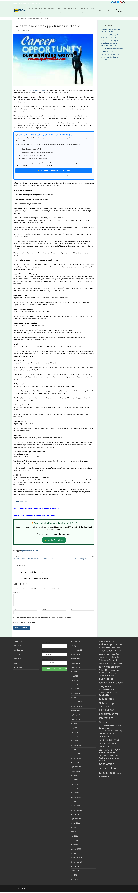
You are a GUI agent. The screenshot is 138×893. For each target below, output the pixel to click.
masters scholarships (107, 753)
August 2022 (75, 823)
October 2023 (76, 762)
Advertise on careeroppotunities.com (26, 3)
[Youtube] (121, 2)
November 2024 (76, 706)
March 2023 (75, 793)
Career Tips (25, 30)
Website (74, 609)
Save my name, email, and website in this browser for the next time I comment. (44, 618)
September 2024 (77, 715)
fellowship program (109, 666)
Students (118, 773)
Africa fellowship (109, 641)
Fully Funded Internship (108, 689)
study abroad (104, 776)
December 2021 (76, 858)
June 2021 (74, 879)
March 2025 (75, 689)
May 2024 (74, 732)
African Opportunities (110, 644)
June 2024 (74, 728)
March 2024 (75, 741)
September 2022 (77, 819)
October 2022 (76, 814)
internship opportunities (110, 740)
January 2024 (75, 749)
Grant (109, 733)
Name (15, 609)
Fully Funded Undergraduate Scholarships (110, 726)
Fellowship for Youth (108, 660)
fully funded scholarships (108, 706)
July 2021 (74, 875)
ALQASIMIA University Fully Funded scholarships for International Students (110, 43)
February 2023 (76, 797)
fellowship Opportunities (110, 663)
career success (104, 654)
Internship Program (108, 743)
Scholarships (17, 667)
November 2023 (76, 758)
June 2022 (74, 832)
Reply (93, 575)
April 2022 (74, 840)
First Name (46, 643)
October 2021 (75, 866)
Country (45, 651)
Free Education (103, 673)
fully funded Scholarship (106, 701)
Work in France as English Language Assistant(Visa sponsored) (36, 508)
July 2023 (74, 775)
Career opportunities (110, 650)
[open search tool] (100, 10)
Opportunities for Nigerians (109, 755)
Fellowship (115, 657)
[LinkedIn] (112, 2)
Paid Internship (104, 758)
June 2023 (74, 780)
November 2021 (76, 862)
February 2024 (76, 745)
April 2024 (74, 736)
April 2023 (74, 788)
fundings (102, 733)
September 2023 (77, 767)
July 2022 (74, 827)
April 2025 (74, 685)
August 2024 (75, 719)
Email (44, 609)
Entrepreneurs (104, 657)
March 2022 (75, 845)
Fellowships (17, 646)
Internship (104, 736)
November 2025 (76, 654)
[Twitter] (118, 2)
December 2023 (76, 754)
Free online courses (115, 673)
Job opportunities (106, 750)
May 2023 (74, 784)
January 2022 (75, 853)
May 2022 (74, 836)
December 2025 (76, 650)
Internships (17, 659)
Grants (114, 733)
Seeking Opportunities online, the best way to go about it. (34, 515)
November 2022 (76, 810)
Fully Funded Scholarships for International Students (108, 715)
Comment (17, 592)
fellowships (104, 670)
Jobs (15, 663)
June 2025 (74, 676)
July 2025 (74, 672)
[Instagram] (123, 2)
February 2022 (76, 849)
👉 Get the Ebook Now (54, 540)
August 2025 (75, 667)
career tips (114, 654)
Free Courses (18, 650)
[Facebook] (115, 2)
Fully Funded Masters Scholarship (108, 693)
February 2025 (76, 693)
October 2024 (76, 711)
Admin (17, 30)
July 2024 (74, 724)
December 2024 (76, 702)
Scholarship (102, 760)
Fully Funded (107, 678)
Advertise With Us (119, 10)
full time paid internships (106, 675)
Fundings (16, 654)
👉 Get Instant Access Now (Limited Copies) (54, 170)
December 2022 (76, 806)
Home (15, 18)
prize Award (114, 758)
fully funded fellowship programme (111, 684)
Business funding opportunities (110, 647)
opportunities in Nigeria (37, 90)
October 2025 (76, 659)
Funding (118, 731)
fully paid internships (106, 731)
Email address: (47, 659)
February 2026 (76, 641)
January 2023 (75, 801)
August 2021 (75, 871)
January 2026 (75, 646)
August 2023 (75, 771)
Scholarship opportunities (108, 766)
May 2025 (74, 680)
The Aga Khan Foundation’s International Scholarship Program (110, 57)
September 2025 (77, 663)
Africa (101, 641)
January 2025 (75, 697)
